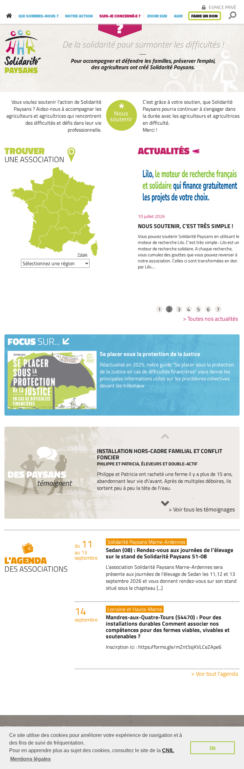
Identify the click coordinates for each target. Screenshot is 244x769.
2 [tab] (169, 309)
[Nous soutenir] (122, 116)
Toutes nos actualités (212, 318)
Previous (165, 436)
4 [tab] (188, 309)
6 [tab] (208, 309)
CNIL (168, 750)
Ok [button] (213, 747)
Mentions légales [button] (30, 759)
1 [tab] (159, 309)
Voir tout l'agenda (217, 673)
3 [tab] (179, 309)
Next (165, 503)
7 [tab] (218, 309)
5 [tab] (198, 309)
